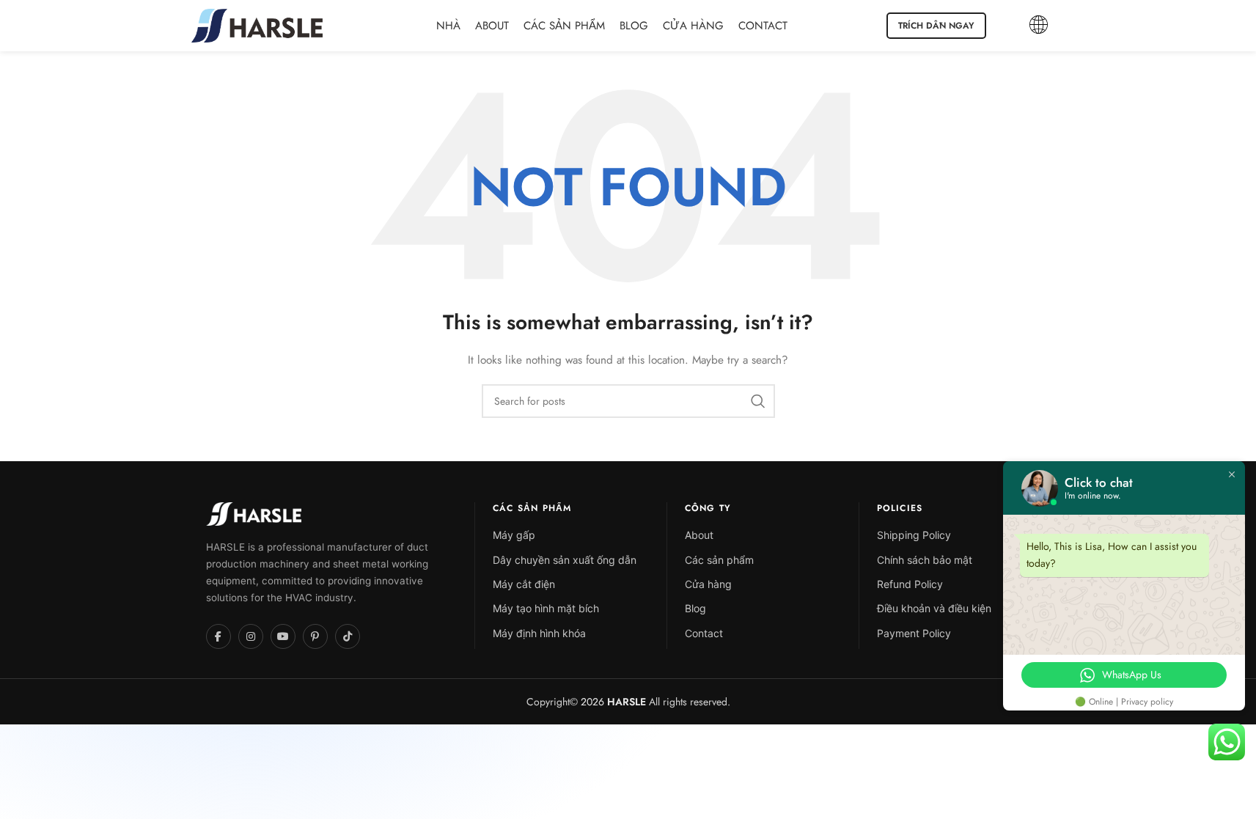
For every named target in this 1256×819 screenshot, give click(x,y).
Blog (695, 608)
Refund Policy (910, 584)
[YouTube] (283, 636)
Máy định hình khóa (539, 633)
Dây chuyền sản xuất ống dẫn (564, 560)
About (699, 535)
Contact (704, 633)
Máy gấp (514, 535)
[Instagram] (250, 636)
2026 (612, 701)
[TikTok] (347, 636)
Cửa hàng (708, 584)
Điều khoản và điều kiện (934, 608)
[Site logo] (257, 24)
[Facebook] (218, 636)
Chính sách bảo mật (924, 560)
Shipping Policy (914, 535)
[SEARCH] (758, 401)
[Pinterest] (315, 636)
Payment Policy (914, 633)
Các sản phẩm (719, 560)
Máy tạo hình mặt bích (546, 608)
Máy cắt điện (524, 584)
